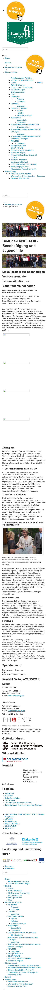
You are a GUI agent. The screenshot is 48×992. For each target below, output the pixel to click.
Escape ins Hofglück (15, 960)
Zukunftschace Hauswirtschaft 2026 (18, 802)
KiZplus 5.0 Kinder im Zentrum (19, 958)
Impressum (9, 866)
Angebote (14, 907)
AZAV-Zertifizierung (15, 890)
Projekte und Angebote (13, 204)
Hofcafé (14, 918)
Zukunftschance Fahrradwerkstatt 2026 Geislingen (24, 805)
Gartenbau (12, 911)
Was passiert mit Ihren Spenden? (20, 984)
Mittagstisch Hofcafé (18, 923)
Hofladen (14, 921)
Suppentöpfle (13, 925)
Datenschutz (9, 868)
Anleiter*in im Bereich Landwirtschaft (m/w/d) (24, 967)
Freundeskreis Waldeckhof (18, 981)
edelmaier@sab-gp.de (16, 695)
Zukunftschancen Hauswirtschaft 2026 (22, 932)
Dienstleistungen (17, 935)
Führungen (15, 909)
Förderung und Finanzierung (18, 893)
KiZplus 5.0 (9, 828)
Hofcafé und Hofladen (16, 916)
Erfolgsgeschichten (15, 897)
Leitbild (10, 888)
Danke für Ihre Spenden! (17, 986)
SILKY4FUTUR (10, 826)
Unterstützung (10, 979)
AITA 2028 (12, 949)
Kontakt (8, 977)
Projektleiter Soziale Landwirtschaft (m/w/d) (24, 965)
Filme (10, 900)
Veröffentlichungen (15, 895)
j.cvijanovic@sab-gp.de (16, 711)
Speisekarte (15, 930)
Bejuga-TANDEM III (12, 824)
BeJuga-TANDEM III (15, 953)
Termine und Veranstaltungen (19, 883)
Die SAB (8, 886)
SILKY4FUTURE (14, 956)
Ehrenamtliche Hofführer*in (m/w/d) (21, 970)
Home (7, 879)
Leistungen (15, 914)
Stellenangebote (11, 963)
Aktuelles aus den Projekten (18, 881)
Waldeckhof (12, 904)
